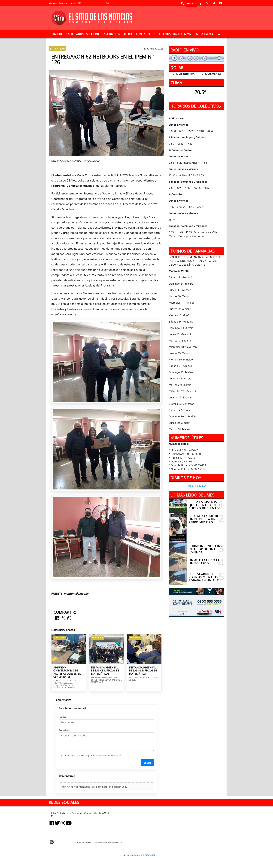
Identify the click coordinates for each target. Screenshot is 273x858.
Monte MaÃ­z (166, 41)
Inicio (57, 34)
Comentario (64, 730)
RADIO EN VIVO (183, 34)
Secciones (93, 34)
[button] (182, 3)
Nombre (62, 717)
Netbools (126, 41)
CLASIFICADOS (74, 34)
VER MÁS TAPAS (196, 486)
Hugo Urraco (108, 41)
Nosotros (125, 34)
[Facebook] (200, 3)
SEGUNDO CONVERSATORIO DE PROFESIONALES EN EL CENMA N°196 (67, 672)
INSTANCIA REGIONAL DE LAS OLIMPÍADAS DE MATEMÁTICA (143, 670)
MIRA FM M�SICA (208, 34)
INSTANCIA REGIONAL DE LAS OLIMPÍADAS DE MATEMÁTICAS (105, 670)
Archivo (110, 34)
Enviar (147, 762)
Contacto (143, 34)
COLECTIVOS (162, 34)
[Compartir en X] (63, 618)
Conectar (143, 41)
